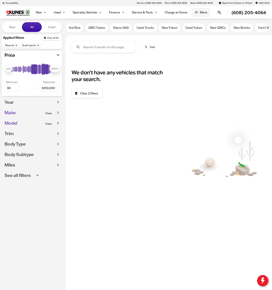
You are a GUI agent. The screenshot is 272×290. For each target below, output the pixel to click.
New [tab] (12, 27)
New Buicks (242, 27)
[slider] (8, 68)
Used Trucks (145, 27)
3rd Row (74, 27)
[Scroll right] (268, 28)
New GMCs (218, 27)
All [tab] (32, 27)
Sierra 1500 (121, 27)
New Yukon (170, 27)
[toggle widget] (262, 280)
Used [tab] (51, 27)
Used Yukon (193, 27)
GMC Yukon (96, 27)
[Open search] (219, 12)
